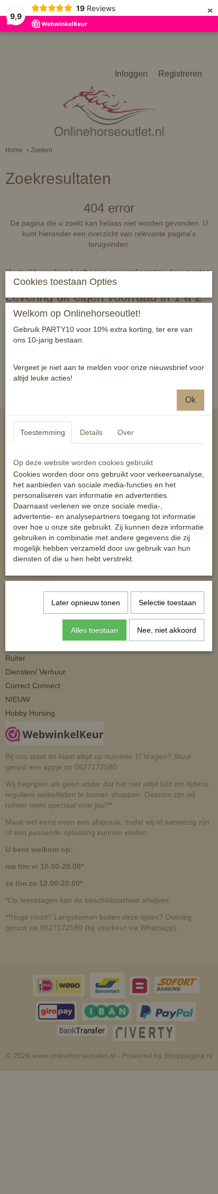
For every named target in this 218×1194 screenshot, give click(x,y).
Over (125, 432)
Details (91, 432)
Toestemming (42, 432)
